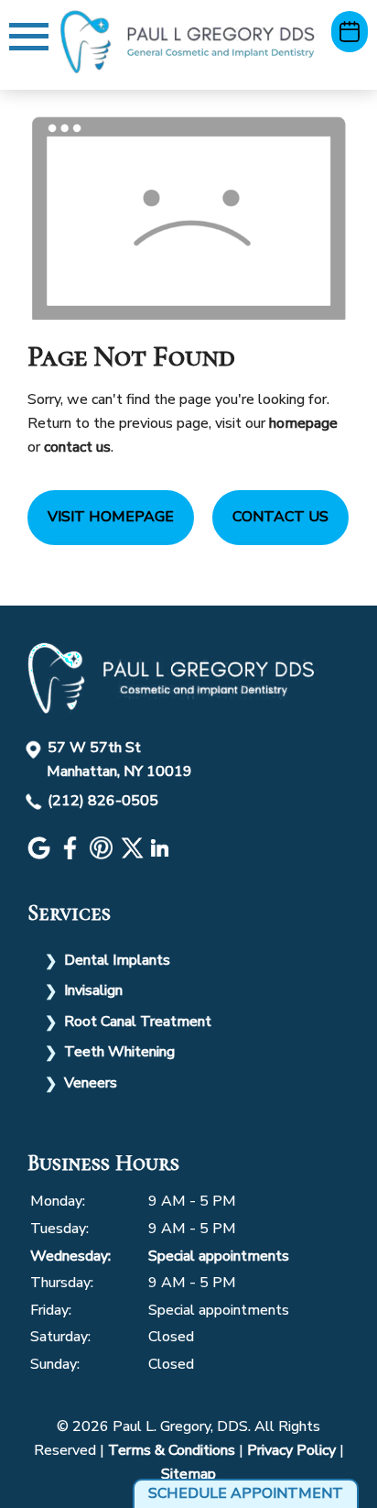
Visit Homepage (111, 517)
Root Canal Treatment (137, 1021)
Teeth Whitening (119, 1052)
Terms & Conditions (171, 1450)
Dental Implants (117, 960)
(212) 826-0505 (103, 801)
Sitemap (188, 1474)
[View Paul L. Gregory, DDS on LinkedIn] (162, 855)
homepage (303, 423)
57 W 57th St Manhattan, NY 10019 (119, 759)
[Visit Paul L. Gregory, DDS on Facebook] (72, 855)
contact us (77, 447)
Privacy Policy (291, 1450)
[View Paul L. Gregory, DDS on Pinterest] (103, 855)
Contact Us (280, 517)
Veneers (90, 1083)
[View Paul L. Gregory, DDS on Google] (41, 855)
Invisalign (93, 990)
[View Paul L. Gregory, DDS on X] (134, 855)
